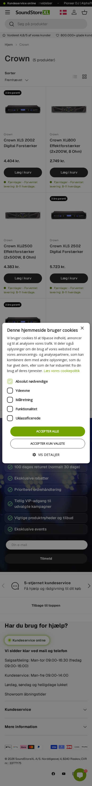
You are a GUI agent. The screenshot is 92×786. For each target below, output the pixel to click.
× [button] (82, 328)
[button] (46, 454)
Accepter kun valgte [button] (47, 443)
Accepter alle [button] (47, 431)
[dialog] (46, 393)
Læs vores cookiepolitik (62, 370)
